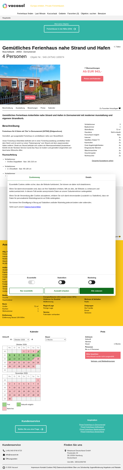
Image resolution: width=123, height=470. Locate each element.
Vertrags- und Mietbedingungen (103, 361)
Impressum (35, 467)
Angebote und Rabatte (112, 467)
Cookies (49, 467)
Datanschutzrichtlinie (32, 207)
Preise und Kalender (92, 79)
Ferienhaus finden (25, 13)
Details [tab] (88, 177)
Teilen (118, 47)
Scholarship (84, 467)
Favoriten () (73, 13)
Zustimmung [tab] (34, 177)
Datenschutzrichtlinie (65, 467)
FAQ (54, 467)
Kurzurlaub (52, 13)
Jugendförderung (96, 467)
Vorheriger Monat (11, 339)
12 (10, 359)
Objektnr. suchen (88, 13)
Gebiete (62, 13)
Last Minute (40, 13)
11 (38, 355)
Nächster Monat (32, 339)
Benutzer (102, 13)
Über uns (76, 467)
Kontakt (43, 467)
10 (33, 355)
